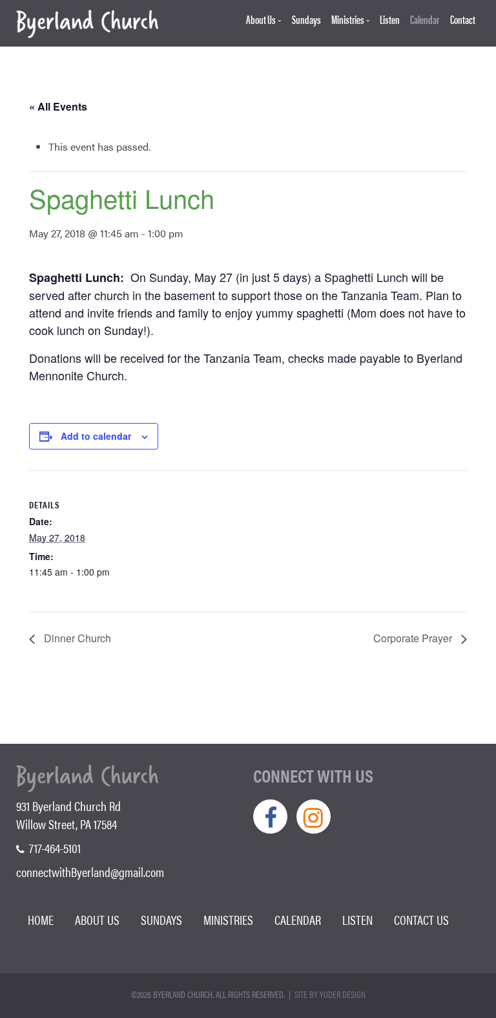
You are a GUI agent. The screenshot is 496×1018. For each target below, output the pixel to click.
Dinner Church (76, 638)
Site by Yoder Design (330, 994)
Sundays (306, 19)
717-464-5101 (53, 847)
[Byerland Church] (87, 24)
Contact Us (421, 919)
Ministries (347, 19)
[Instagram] (313, 816)
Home (41, 919)
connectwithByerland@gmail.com (90, 871)
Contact (462, 19)
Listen (390, 19)
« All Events (58, 106)
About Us (261, 19)
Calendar (424, 19)
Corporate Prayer (414, 638)
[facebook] (270, 816)
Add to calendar (96, 435)
